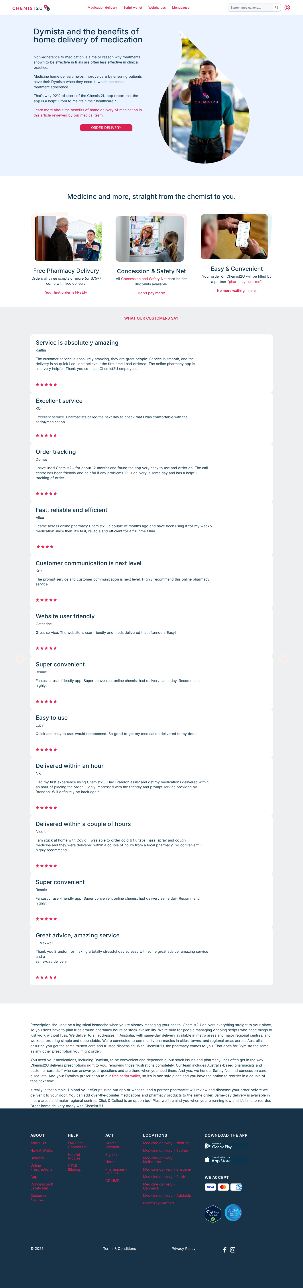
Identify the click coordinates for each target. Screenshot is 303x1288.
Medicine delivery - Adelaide (167, 1195)
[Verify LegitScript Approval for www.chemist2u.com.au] (213, 1212)
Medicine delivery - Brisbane (167, 1169)
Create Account (112, 1145)
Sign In (111, 1154)
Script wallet (132, 7)
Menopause (180, 7)
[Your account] (287, 7)
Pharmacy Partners (159, 1203)
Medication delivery (102, 7)
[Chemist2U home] (31, 7)
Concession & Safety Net (41, 1186)
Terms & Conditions (119, 1248)
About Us (38, 1143)
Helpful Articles (74, 1156)
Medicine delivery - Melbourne (159, 1160)
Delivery (37, 1158)
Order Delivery (106, 127)
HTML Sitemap (74, 1168)
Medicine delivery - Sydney (166, 1150)
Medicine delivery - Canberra (159, 1186)
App (33, 1176)
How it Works (41, 1150)
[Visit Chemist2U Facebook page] (224, 1249)
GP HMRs (113, 1180)
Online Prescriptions (41, 1167)
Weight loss (157, 7)
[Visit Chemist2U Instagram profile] (232, 1249)
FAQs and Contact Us (77, 1145)
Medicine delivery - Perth (164, 1176)
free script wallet (126, 1076)
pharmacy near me (244, 281)
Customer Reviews (38, 1197)
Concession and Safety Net (144, 279)
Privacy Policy (183, 1248)
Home (110, 1162)
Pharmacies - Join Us (116, 1171)
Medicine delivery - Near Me (167, 1143)
